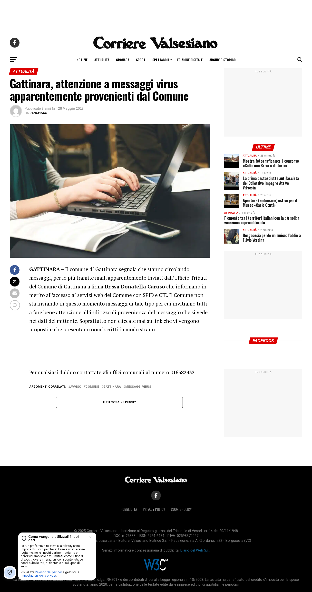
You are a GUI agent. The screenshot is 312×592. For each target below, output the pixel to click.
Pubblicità (128, 509)
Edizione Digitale (190, 59)
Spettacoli (160, 59)
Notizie (82, 59)
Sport (141, 59)
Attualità (101, 59)
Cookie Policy (181, 509)
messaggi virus (138, 386)
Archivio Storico (222, 59)
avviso (75, 386)
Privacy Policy (154, 509)
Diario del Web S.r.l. (195, 550)
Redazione (38, 113)
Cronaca (122, 59)
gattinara (112, 386)
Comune (92, 386)
